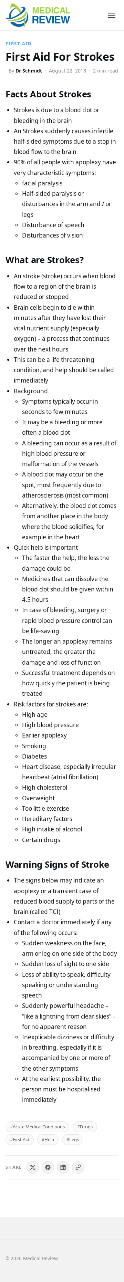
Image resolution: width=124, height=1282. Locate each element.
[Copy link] (78, 1167)
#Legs (72, 1139)
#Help (48, 1139)
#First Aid (19, 1139)
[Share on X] (33, 1167)
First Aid (19, 43)
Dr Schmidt (29, 70)
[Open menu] (111, 15)
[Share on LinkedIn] (63, 1167)
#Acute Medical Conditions (37, 1127)
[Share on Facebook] (48, 1167)
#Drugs (85, 1127)
